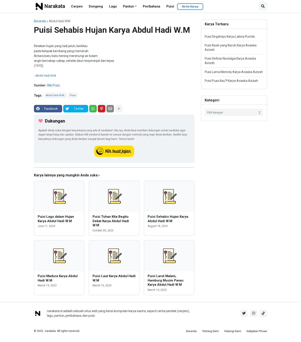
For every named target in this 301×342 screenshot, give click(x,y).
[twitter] (244, 313)
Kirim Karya (190, 6)
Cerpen (77, 6)
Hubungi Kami (232, 331)
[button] (263, 6)
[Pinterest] (101, 108)
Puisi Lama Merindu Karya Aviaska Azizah (234, 72)
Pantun (128, 6)
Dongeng (96, 6)
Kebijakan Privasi (257, 331)
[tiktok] (263, 313)
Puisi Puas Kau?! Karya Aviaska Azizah (231, 80)
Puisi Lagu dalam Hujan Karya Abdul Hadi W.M (56, 219)
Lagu (113, 6)
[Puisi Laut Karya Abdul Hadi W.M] (114, 255)
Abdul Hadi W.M (59, 21)
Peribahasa (151, 6)
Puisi (170, 6)
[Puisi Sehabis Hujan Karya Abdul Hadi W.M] (169, 196)
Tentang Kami (210, 331)
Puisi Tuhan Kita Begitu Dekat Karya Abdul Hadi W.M (111, 221)
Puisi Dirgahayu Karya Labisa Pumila (230, 36)
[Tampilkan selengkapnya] (119, 108)
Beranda (40, 21)
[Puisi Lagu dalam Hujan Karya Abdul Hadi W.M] (59, 196)
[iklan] (114, 167)
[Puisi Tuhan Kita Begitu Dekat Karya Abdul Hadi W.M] (114, 196)
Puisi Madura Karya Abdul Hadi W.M (58, 278)
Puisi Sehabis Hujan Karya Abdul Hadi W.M (168, 219)
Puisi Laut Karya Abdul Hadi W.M (114, 278)
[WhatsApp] (93, 108)
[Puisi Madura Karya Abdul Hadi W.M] (59, 255)
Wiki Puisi (53, 85)
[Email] (110, 108)
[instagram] (253, 313)
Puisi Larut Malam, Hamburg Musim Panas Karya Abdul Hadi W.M (166, 280)
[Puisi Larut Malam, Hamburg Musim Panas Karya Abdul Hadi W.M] (169, 255)
